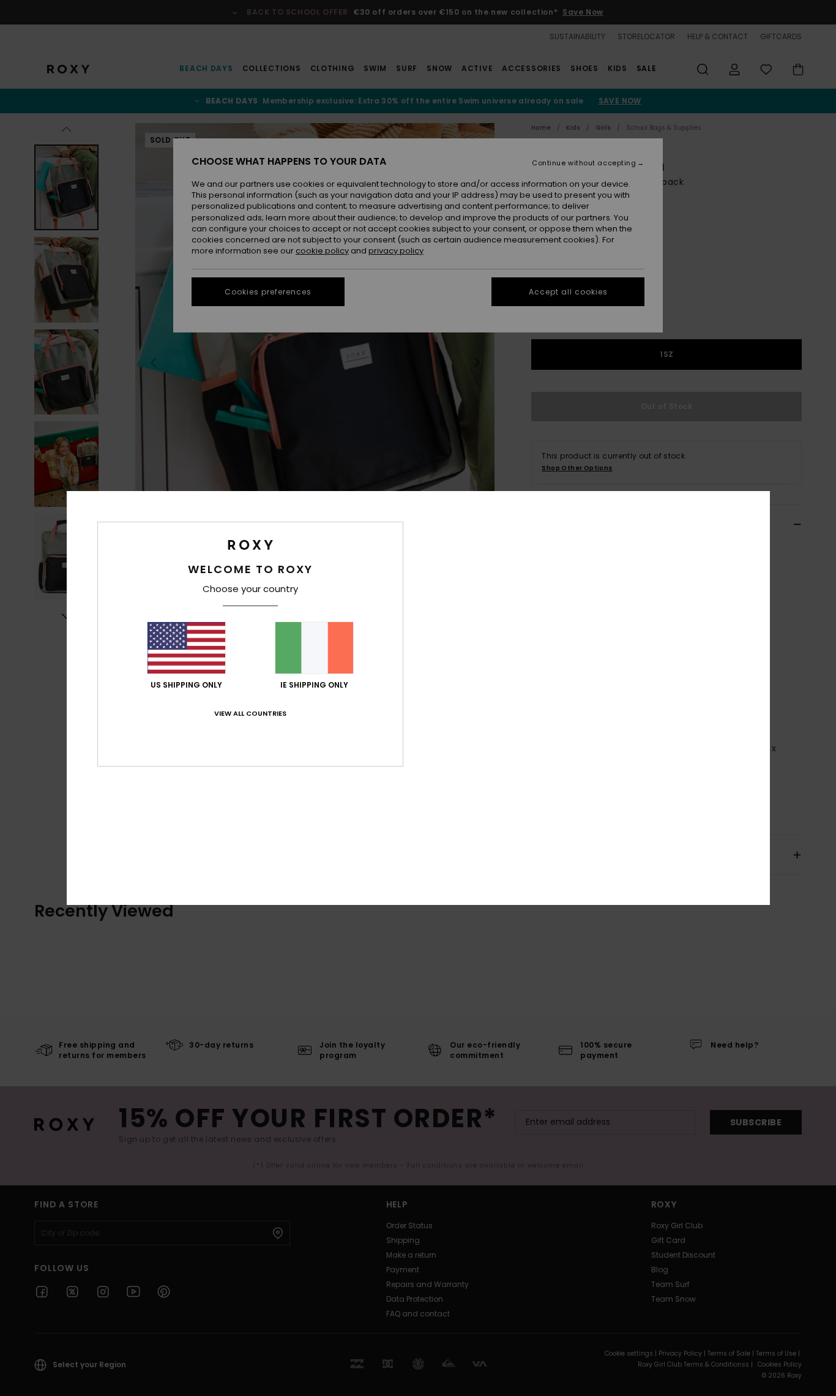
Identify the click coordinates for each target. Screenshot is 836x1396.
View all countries (250, 713)
